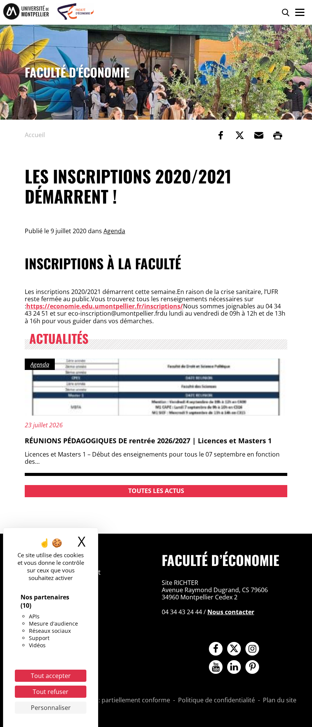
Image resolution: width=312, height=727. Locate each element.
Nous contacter (230, 612)
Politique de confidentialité (216, 700)
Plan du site (279, 700)
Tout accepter (51, 676)
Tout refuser (50, 691)
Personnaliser (51, 707)
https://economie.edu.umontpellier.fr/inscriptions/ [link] (104, 306)
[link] (220, 135)
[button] (258, 135)
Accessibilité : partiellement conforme (116, 700)
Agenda (114, 231)
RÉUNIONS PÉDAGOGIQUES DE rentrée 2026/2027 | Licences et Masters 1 (148, 440)
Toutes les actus (156, 491)
